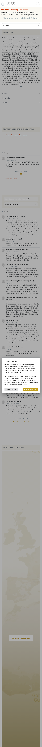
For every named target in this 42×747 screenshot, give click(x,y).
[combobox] (21, 25)
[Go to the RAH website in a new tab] (2, 3)
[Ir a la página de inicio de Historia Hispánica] (9, 3)
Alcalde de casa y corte (10, 18)
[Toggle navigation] (38, 3)
